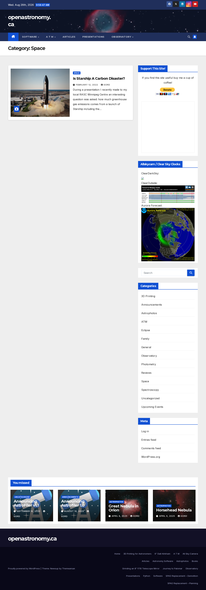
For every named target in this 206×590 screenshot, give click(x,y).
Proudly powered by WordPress (24, 568)
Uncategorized (150, 398)
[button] (189, 36)
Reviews (146, 372)
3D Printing (148, 296)
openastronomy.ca (32, 538)
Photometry (148, 364)
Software (30, 36)
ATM (144, 321)
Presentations (93, 36)
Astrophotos (149, 313)
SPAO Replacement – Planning (183, 583)
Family (145, 338)
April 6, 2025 (120, 516)
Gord (107, 85)
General (146, 347)
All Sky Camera (190, 553)
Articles (69, 36)
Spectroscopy (150, 389)
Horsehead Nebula (174, 510)
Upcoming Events (152, 406)
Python (146, 576)
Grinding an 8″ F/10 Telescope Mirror (140, 568)
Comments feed (151, 448)
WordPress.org (150, 456)
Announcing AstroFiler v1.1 (26, 503)
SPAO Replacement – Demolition (182, 576)
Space (77, 73)
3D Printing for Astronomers (137, 553)
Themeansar (68, 568)
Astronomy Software (163, 561)
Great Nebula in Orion (123, 508)
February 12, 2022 (87, 85)
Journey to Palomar (172, 568)
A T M (50, 36)
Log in (145, 431)
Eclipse (145, 330)
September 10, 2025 (29, 511)
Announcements (151, 304)
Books (195, 561)
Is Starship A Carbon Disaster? (99, 78)
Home (117, 553)
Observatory (122, 36)
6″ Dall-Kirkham (162, 553)
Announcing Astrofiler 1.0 (72, 503)
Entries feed (148, 439)
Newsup (54, 568)
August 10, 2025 (74, 511)
